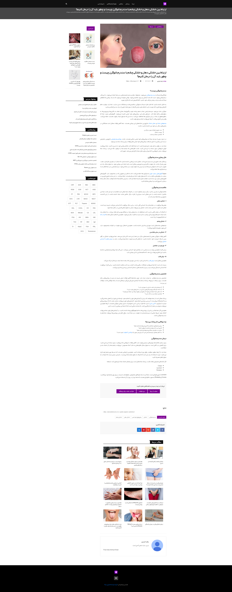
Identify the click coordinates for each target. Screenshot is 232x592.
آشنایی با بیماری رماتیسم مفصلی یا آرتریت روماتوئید (112, 484)
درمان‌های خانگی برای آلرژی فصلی (88, 115)
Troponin (84, 203)
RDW (72, 189)
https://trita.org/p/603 (132, 81)
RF (81, 222)
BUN (72, 212)
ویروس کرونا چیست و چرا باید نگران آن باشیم (85, 111)
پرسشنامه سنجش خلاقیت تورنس (90, 46)
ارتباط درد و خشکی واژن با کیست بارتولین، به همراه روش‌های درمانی (154, 503)
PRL (94, 226)
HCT (86, 189)
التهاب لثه (103, 214)
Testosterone (92, 231)
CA (88, 212)
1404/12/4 (148, 81)
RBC (86, 185)
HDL (73, 208)
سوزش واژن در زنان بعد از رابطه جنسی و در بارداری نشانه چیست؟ (154, 484)
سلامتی (121, 3)
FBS (94, 208)
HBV (87, 222)
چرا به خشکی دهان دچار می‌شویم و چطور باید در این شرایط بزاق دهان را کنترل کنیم (112, 526)
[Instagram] (116, 578)
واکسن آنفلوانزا (127, 332)
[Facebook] (162, 430)
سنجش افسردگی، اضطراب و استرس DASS (86, 146)
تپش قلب (151, 260)
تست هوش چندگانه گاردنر (90, 171)
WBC (94, 185)
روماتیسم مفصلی (116, 139)
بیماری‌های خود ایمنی (136, 417)
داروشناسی (101, 3)
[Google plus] (148, 430)
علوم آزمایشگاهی (112, 3)
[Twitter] (158, 430)
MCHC (86, 194)
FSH (87, 226)
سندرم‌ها (151, 27)
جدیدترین (90, 28)
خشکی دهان (127, 417)
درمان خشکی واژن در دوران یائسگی (154, 524)
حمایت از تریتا (154, 391)
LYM (78, 198)
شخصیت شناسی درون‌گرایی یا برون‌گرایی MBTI (85, 160)
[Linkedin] (139, 430)
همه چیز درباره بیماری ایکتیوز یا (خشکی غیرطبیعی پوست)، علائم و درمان (113, 504)
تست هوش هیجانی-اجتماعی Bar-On (87, 156)
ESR (79, 185)
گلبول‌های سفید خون (156, 173)
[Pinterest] (144, 430)
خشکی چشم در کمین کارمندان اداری (155, 462)
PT (72, 194)
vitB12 (87, 217)
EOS (71, 198)
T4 (73, 226)
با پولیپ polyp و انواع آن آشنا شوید (74, 46)
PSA (73, 217)
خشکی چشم (119, 417)
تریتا (133, 3)
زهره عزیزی (161, 81)
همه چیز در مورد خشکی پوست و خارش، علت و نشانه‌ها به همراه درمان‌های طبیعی (134, 463)
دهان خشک (152, 123)
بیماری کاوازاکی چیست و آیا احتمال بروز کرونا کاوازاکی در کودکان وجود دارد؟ (74, 64)
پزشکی (127, 3)
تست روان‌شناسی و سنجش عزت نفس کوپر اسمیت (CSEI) (82, 153)
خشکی (145, 417)
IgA (95, 222)
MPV (94, 194)
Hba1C (80, 226)
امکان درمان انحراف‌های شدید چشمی (87, 104)
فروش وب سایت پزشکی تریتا (89, 108)
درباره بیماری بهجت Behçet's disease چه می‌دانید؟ (135, 525)
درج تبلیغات (142, 391)
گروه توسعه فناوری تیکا (110, 584)
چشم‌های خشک (161, 123)
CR (88, 208)
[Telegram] (153, 430)
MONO (93, 203)
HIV (80, 217)
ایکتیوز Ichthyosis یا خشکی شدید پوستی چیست (133, 503)
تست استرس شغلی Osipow (89, 135)
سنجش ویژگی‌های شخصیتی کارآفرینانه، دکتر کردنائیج (83, 149)
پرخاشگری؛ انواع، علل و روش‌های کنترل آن (86, 119)
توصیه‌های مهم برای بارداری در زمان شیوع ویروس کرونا (83, 122)
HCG (82, 231)
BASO (86, 198)
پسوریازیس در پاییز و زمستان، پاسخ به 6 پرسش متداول (112, 462)
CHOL (80, 208)
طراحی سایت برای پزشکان (126, 391)
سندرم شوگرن (150, 95)
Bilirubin (80, 212)
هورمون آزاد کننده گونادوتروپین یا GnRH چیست (74, 83)
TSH (74, 222)
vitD (94, 217)
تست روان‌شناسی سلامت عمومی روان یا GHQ (85, 164)
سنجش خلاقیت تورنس (91, 142)
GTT (69, 203)
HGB (94, 189)
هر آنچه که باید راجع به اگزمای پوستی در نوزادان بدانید (134, 484)
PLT (76, 203)
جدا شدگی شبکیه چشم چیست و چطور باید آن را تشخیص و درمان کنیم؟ (89, 83)
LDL (94, 212)
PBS (78, 194)
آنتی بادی (152, 303)
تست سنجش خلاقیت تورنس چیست (89, 62)
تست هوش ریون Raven (90, 167)
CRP (72, 185)
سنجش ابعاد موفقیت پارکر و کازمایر (88, 138)
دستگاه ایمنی (159, 27)
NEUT (94, 198)
